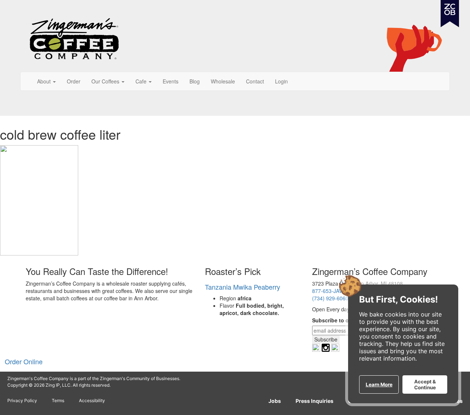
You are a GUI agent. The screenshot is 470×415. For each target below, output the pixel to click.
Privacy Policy (22, 400)
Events (170, 81)
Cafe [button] (141, 81)
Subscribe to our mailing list (347, 320)
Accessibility (92, 400)
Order (73, 81)
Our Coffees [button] (106, 81)
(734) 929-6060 (330, 298)
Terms (58, 400)
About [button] (44, 81)
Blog (194, 81)
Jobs (274, 401)
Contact (255, 81)
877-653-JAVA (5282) (337, 290)
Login (281, 81)
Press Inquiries (314, 401)
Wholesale (223, 81)
